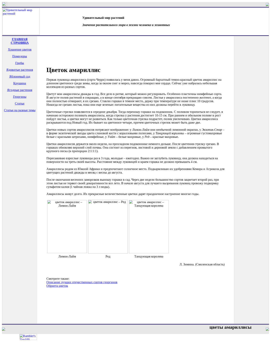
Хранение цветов (20, 49)
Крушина (19, 83)
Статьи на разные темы (20, 110)
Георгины (19, 96)
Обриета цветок (57, 285)
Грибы (19, 63)
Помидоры (19, 56)
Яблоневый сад (19, 76)
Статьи (19, 103)
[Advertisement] (20, 131)
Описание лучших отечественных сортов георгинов (81, 282)
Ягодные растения (19, 90)
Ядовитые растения (19, 69)
